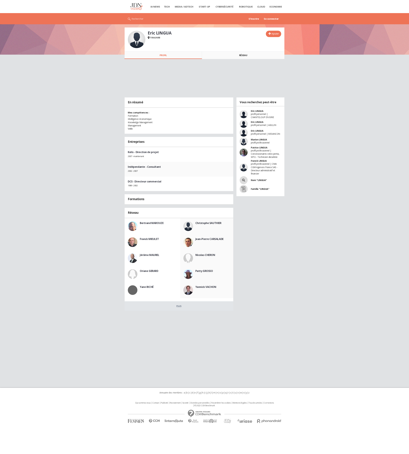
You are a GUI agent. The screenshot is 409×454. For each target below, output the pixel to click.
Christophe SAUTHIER (208, 223)
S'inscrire (254, 18)
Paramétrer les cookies (221, 403)
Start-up (204, 6)
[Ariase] (244, 421)
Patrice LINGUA (259, 147)
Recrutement (175, 403)
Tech (167, 6)
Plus (178, 305)
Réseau (243, 55)
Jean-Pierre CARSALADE (209, 239)
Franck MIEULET (149, 239)
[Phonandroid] (269, 421)
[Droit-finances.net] (193, 421)
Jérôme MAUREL (149, 255)
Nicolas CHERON (205, 255)
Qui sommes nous (143, 403)
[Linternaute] (174, 421)
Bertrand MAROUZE (151, 223)
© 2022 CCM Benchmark (204, 405)
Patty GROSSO (204, 271)
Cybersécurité (224, 6)
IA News (155, 6)
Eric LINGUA (257, 110)
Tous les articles (255, 403)
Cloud (261, 6)
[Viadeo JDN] (227, 421)
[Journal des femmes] (136, 421)
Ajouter (275, 33)
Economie (276, 6)
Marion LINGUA (259, 139)
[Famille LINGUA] (244, 189)
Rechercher (137, 18)
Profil (163, 55)
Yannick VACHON (205, 287)
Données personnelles (200, 403)
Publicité (164, 403)
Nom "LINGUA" (259, 180)
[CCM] (154, 421)
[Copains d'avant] (210, 421)
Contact (155, 403)
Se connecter (271, 18)
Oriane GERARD (149, 271)
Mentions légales (240, 403)
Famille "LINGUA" (260, 188)
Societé (185, 403)
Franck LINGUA (259, 160)
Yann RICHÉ (147, 287)
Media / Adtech (184, 6)
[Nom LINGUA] (244, 180)
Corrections (269, 403)
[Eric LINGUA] (136, 39)
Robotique (246, 6)
